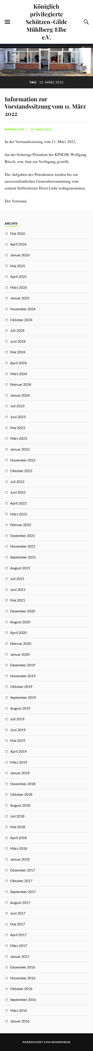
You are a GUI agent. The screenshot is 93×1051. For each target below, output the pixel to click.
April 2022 (18, 503)
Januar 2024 (20, 395)
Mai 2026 (17, 233)
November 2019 (22, 676)
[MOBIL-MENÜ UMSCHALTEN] (7, 22)
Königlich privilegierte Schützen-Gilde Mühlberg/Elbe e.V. (46, 21)
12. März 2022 (41, 129)
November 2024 (22, 309)
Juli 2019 (17, 719)
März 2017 (18, 945)
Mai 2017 (17, 924)
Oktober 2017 (21, 881)
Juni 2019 (18, 730)
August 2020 (20, 622)
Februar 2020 (20, 643)
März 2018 (18, 848)
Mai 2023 (17, 427)
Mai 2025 (17, 266)
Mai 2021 (17, 600)
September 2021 (23, 557)
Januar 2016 (20, 1021)
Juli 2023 (17, 406)
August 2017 (20, 902)
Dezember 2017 (22, 870)
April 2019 (18, 751)
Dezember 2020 (22, 611)
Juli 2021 (17, 578)
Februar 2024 (20, 384)
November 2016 (22, 978)
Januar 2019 (20, 773)
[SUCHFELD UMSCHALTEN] (85, 22)
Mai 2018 (17, 827)
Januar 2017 (20, 956)
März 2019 (18, 762)
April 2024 (18, 363)
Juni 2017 (18, 913)
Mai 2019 (17, 740)
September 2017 (23, 891)
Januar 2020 (20, 654)
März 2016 (18, 1010)
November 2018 (22, 784)
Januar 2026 (20, 255)
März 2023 (18, 438)
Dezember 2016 (22, 967)
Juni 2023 (18, 417)
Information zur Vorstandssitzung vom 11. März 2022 (45, 106)
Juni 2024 (18, 341)
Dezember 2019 (22, 665)
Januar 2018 (20, 859)
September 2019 (23, 697)
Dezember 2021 (22, 535)
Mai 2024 (17, 352)
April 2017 (18, 934)
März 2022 (18, 514)
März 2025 (18, 287)
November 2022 (22, 460)
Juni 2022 (18, 492)
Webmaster (14, 129)
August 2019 (20, 708)
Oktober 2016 (21, 988)
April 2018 (18, 837)
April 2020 (18, 632)
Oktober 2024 (21, 320)
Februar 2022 (20, 524)
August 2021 (20, 568)
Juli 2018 (17, 816)
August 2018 (20, 805)
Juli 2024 (17, 330)
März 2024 (18, 373)
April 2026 (18, 244)
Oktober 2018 (21, 794)
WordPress (60, 1042)
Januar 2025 (20, 298)
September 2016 (23, 999)
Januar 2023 (20, 449)
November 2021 (22, 546)
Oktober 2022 (21, 470)
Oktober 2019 (21, 686)
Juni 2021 (18, 589)
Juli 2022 (17, 481)
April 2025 (18, 276)
